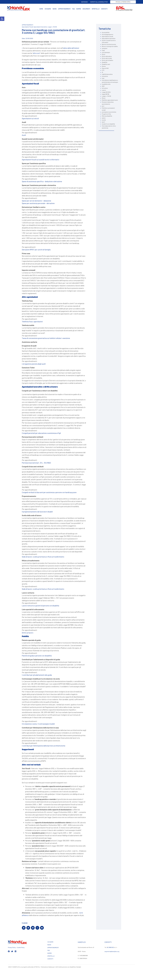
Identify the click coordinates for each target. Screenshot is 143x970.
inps (103, 78)
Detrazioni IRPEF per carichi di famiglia (36, 250)
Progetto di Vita (106, 114)
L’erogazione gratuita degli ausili (34, 364)
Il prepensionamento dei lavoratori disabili (37, 512)
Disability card (106, 64)
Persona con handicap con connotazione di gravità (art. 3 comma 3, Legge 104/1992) (53, 31)
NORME (78, 9)
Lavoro (104, 90)
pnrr (103, 106)
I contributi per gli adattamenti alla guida (37, 675)
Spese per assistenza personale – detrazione (38, 203)
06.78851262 (110, 947)
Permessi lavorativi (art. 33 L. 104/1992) (36, 463)
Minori (103, 98)
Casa (103, 50)
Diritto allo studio (107, 58)
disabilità (104, 62)
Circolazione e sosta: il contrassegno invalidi (38, 724)
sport (103, 122)
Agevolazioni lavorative (40, 27)
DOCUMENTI (86, 9)
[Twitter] (12, 951)
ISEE (103, 86)
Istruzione (105, 88)
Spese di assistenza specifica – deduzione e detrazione (42, 181)
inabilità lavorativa (107, 74)
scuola (104, 120)
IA (102, 72)
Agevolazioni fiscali (27, 27)
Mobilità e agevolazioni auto (110, 100)
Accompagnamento (107, 34)
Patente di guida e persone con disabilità (37, 656)
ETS (103, 70)
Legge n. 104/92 (52, 27)
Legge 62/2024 (106, 92)
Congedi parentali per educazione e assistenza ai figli (41, 433)
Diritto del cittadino (107, 60)
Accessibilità (105, 32)
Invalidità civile (106, 84)
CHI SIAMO (48, 9)
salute (104, 118)
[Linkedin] (15, 951)
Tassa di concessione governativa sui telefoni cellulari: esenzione (46, 338)
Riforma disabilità (107, 116)
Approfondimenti (27, 25)
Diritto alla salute (107, 56)
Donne (104, 66)
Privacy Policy (12, 947)
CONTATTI (104, 9)
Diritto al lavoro (27, 633)
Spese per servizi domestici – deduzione (36, 201)
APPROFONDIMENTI (64, 9)
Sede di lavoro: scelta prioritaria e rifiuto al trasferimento (43, 557)
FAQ (73, 9)
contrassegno (106, 52)
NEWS (55, 9)
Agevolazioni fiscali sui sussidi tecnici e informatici (41, 159)
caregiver (104, 48)
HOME (41, 9)
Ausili (24, 135)
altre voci (36, 53)
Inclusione (105, 76)
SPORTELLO (95, 9)
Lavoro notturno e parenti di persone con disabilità (40, 606)
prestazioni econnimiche (109, 112)
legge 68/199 (105, 94)
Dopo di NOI (105, 68)
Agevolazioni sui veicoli (30, 118)
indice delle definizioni (71, 48)
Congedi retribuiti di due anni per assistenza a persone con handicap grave (49, 492)
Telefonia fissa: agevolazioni (32, 321)
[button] (2, 19)
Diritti (103, 54)
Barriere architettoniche (109, 44)
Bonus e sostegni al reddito (110, 46)
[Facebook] (9, 951)
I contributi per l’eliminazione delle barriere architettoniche (43, 746)
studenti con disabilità (108, 124)
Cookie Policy (20, 947)
